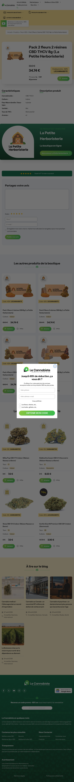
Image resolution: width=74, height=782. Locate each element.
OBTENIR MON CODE (37, 413)
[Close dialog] (55, 366)
